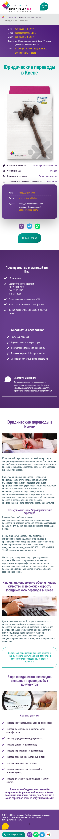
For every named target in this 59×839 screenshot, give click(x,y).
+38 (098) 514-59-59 (24, 28)
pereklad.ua (6, 817)
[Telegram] (29, 226)
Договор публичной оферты (12, 820)
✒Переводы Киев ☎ (27, 817)
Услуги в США (40, 48)
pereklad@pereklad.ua (25, 33)
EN (26, 5)
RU (20, 5)
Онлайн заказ (44, 6)
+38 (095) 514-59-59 (24, 37)
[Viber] (21, 226)
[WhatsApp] (37, 226)
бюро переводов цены (17, 797)
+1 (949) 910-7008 (23, 48)
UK (15, 5)
